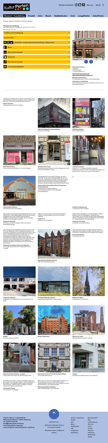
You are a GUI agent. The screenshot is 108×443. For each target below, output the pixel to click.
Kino (40, 16)
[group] (88, 46)
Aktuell (98, 5)
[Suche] (103, 5)
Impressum (91, 432)
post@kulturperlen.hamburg (13, 423)
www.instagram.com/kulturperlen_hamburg (18, 427)
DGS (89, 420)
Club (73, 16)
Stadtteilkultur (60, 16)
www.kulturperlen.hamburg (13, 425)
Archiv (90, 426)
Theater (31, 16)
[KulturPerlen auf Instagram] (76, 4)
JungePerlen (84, 16)
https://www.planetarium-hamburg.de (82, 75)
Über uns (90, 5)
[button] (36, 33)
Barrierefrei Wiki (92, 417)
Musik (48, 16)
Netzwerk (90, 430)
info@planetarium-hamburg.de (80, 73)
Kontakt (90, 428)
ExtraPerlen (98, 16)
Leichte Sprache (93, 422)
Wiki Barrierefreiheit (66, 5)
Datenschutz (91, 434)
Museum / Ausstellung (14, 16)
